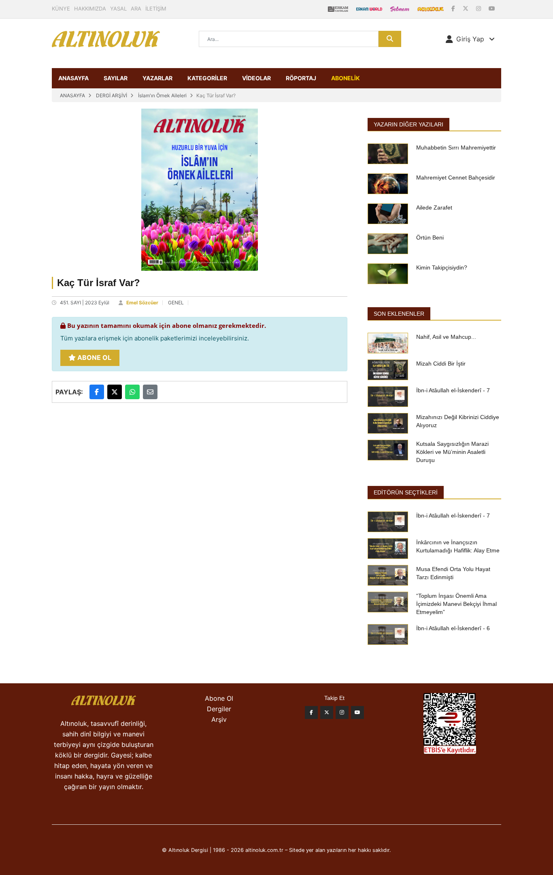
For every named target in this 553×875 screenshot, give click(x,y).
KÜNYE (61, 8)
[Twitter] (326, 712)
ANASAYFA (73, 78)
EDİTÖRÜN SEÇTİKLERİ (406, 492)
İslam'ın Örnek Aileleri (162, 95)
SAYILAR (116, 78)
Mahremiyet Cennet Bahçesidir (455, 177)
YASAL (118, 8)
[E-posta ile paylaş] (150, 392)
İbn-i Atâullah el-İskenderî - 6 (453, 628)
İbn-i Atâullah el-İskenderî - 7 (453, 390)
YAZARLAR (157, 78)
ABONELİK (345, 78)
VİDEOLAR (256, 78)
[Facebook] (454, 8)
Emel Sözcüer (142, 303)
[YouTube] (492, 8)
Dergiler (219, 709)
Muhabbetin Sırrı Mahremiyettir (456, 147)
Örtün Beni (430, 237)
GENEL (176, 303)
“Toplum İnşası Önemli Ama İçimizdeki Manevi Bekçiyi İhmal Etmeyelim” (456, 604)
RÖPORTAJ (301, 78)
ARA (136, 8)
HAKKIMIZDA (90, 8)
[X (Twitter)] (466, 8)
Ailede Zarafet (434, 207)
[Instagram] (479, 8)
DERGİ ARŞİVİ (111, 95)
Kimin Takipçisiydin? (441, 267)
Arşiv (219, 719)
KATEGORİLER (207, 78)
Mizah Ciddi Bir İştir (441, 363)
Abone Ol (93, 357)
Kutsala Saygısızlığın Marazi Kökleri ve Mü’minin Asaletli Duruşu (452, 452)
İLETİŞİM (155, 8)
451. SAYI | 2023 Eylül (84, 303)
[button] (470, 39)
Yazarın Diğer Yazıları (408, 124)
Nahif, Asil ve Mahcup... (446, 337)
